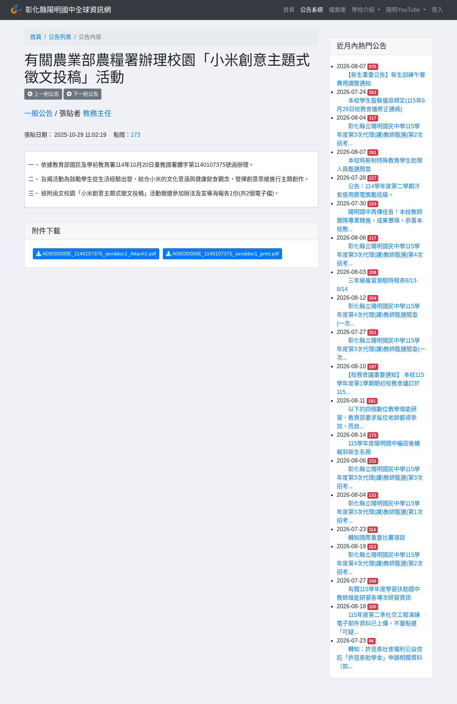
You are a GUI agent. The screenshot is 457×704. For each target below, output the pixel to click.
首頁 (290, 9)
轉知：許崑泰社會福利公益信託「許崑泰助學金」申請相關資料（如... (379, 657)
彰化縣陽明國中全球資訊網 (68, 10)
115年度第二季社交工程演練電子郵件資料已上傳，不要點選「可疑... (378, 623)
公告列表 (60, 37)
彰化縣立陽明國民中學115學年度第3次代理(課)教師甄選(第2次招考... (380, 134)
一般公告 (38, 114)
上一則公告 (45, 94)
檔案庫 (337, 10)
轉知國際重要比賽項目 (376, 538)
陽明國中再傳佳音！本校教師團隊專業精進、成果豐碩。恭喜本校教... (379, 220)
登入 (437, 10)
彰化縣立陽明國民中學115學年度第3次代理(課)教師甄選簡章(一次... (381, 349)
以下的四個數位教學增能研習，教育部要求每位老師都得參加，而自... (377, 417)
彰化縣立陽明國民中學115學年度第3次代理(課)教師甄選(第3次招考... (380, 477)
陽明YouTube (404, 10)
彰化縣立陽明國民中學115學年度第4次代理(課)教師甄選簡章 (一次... (378, 314)
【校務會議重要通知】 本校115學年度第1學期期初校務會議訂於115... (380, 383)
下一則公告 (85, 94)
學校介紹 (364, 10)
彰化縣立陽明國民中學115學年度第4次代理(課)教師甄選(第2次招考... (380, 563)
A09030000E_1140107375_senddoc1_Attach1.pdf (98, 253)
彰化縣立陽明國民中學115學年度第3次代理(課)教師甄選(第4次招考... (380, 254)
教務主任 (97, 114)
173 (135, 135)
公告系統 (311, 10)
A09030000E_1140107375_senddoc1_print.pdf (225, 253)
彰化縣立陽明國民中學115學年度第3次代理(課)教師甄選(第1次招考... (380, 512)
